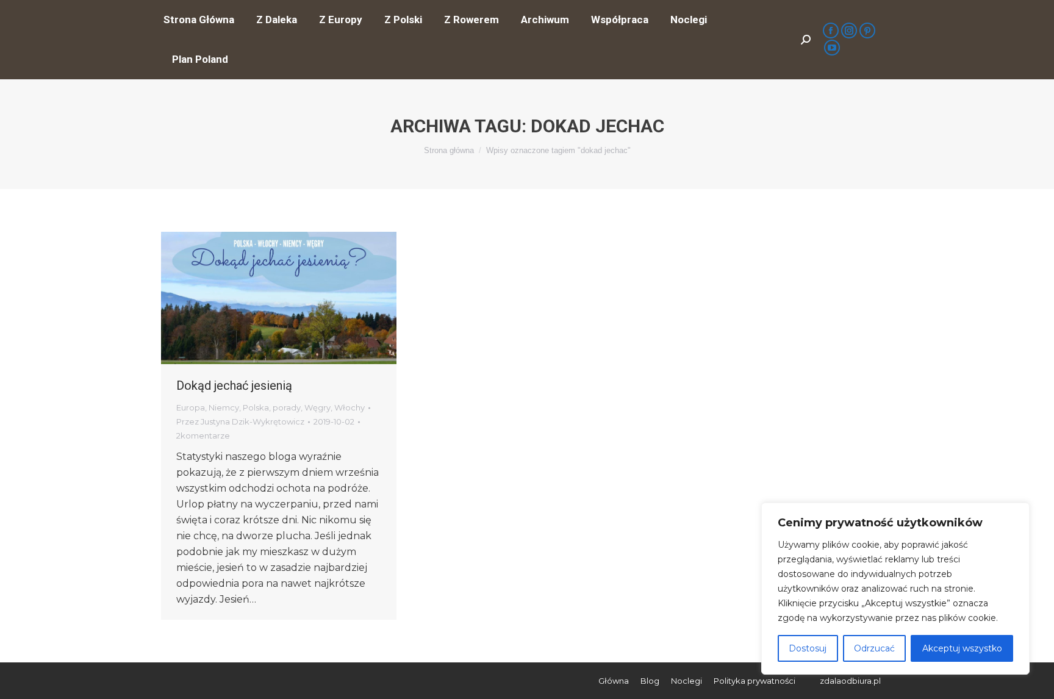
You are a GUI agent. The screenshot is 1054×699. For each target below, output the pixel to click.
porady (287, 407)
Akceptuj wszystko (962, 648)
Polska (256, 407)
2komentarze (203, 435)
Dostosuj (807, 648)
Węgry (317, 407)
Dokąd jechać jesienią (234, 385)
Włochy (349, 407)
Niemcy (224, 407)
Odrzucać (874, 648)
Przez (240, 421)
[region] (895, 589)
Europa (190, 407)
